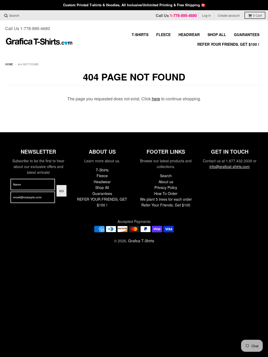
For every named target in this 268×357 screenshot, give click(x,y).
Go (61, 191)
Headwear (189, 34)
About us (166, 181)
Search (166, 175)
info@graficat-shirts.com (229, 166)
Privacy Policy (165, 187)
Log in (206, 15)
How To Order (165, 193)
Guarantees (246, 34)
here (156, 99)
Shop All (217, 34)
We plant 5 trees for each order (166, 199)
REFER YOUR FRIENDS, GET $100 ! (228, 44)
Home (9, 64)
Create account (228, 15)
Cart (257, 15)
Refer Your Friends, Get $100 (165, 205)
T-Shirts (140, 34)
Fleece (163, 34)
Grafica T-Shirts (141, 240)
